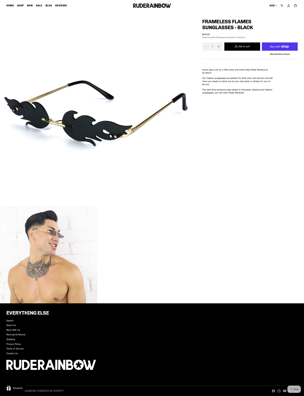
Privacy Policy (13, 344)
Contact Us (12, 353)
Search (9, 320)
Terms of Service (15, 348)
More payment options (280, 54)
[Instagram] (279, 391)
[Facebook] (273, 391)
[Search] (281, 5)
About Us (11, 325)
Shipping (10, 339)
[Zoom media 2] (48, 254)
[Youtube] (285, 391)
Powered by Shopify (50, 391)
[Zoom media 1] (97, 108)
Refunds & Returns (15, 334)
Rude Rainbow (25, 391)
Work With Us (13, 330)
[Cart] (295, 5)
